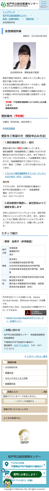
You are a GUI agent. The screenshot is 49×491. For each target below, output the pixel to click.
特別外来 (30, 19)
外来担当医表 (9, 128)
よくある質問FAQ (12, 418)
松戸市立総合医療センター (15, 16)
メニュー (43, 7)
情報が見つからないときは (16, 409)
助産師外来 (10, 384)
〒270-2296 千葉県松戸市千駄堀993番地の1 (27, 465)
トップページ (9, 12)
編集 (45, 392)
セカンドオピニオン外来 (16, 378)
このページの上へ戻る (37, 356)
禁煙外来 (9, 373)
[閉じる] (3, 470)
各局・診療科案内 (11, 19)
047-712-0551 (21, 345)
